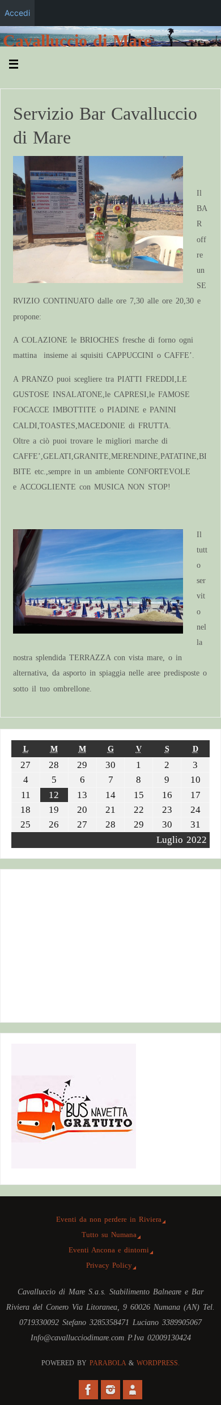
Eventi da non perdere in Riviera (109, 1219)
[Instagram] (110, 1389)
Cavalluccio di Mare (77, 41)
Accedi (17, 13)
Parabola (108, 1363)
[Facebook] (88, 1389)
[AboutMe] (132, 1389)
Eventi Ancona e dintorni (109, 1250)
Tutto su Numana (109, 1234)
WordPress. (158, 1363)
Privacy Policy (109, 1265)
